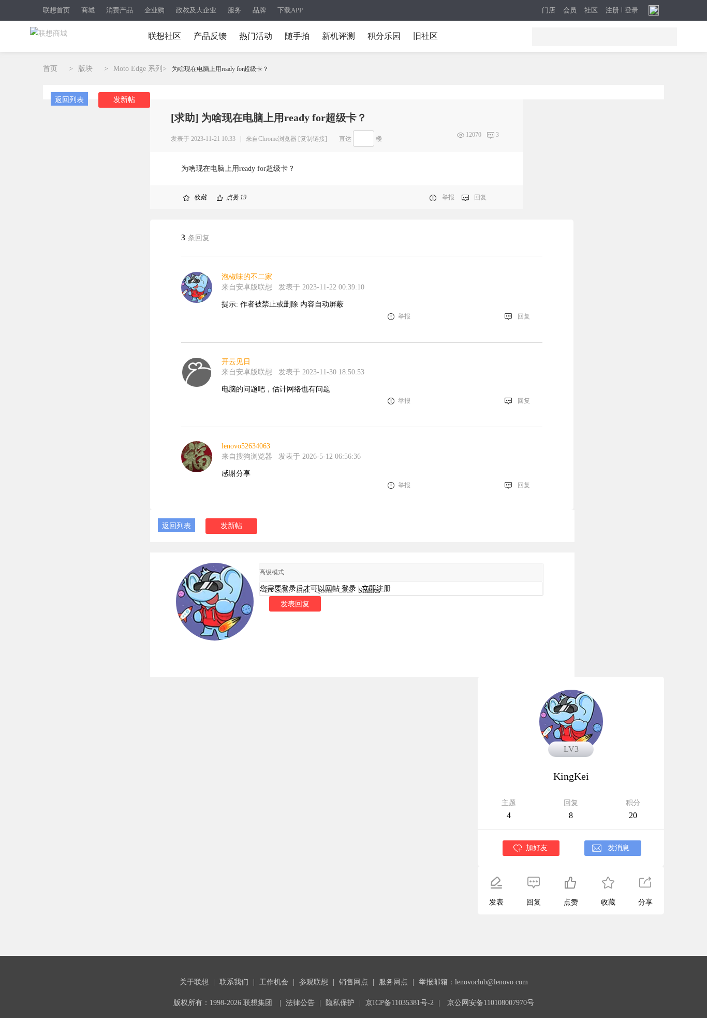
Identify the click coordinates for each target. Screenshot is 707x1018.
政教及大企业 (196, 10)
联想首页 (56, 10)
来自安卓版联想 (247, 287)
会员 (570, 10)
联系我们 (233, 982)
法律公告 (300, 1003)
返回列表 (69, 100)
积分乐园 (384, 36)
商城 (88, 10)
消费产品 (119, 10)
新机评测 (338, 36)
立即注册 (376, 588)
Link (303, 590)
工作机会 (273, 982)
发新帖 (124, 100)
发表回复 (295, 604)
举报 (448, 197)
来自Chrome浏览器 (271, 138)
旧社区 (425, 36)
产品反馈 (210, 36)
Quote (324, 590)
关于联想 (194, 982)
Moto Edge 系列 (138, 68)
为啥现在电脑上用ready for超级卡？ (220, 68)
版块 (85, 68)
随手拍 (297, 36)
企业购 (154, 10)
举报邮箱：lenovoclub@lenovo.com (473, 982)
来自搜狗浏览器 (247, 456)
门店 (548, 10)
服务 (234, 10)
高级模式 (271, 572)
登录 (631, 10)
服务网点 (393, 982)
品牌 (259, 10)
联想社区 (164, 36)
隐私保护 (340, 1003)
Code (345, 590)
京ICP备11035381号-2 (399, 1003)
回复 (480, 197)
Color (282, 590)
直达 (345, 138)
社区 (591, 10)
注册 (612, 10)
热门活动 (255, 36)
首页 (50, 68)
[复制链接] (312, 138)
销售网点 (353, 982)
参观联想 (313, 982)
